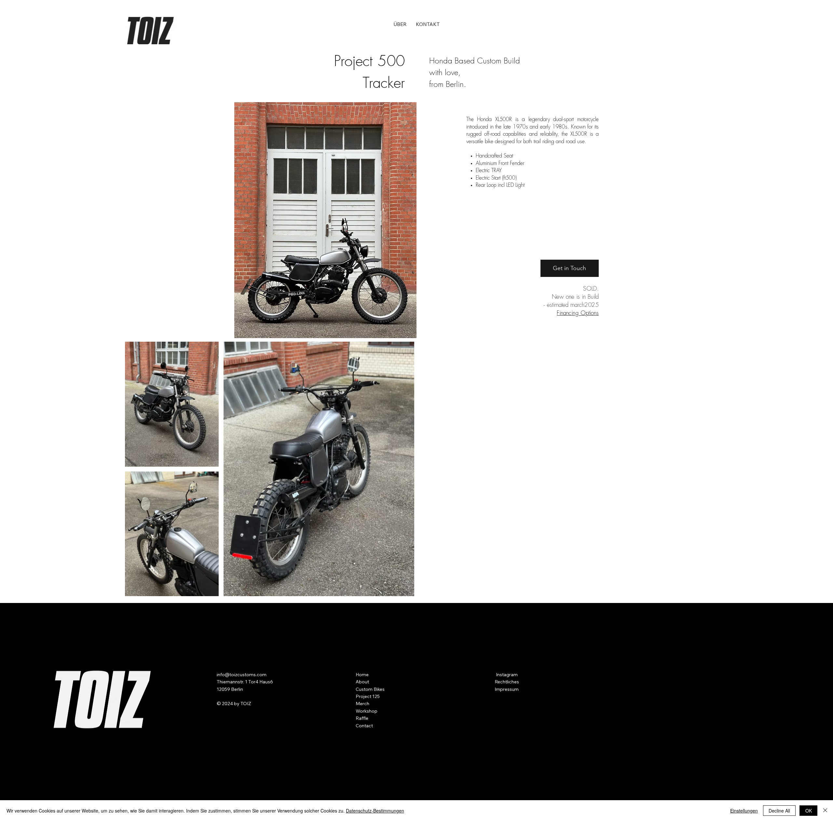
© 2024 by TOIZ (234, 703)
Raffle (362, 718)
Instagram (506, 674)
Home (362, 674)
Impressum (507, 689)
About (362, 682)
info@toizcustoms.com (241, 674)
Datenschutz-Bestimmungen (375, 810)
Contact (364, 726)
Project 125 (368, 696)
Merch (362, 703)
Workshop (366, 711)
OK (808, 810)
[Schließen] (825, 810)
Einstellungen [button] (744, 810)
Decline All (779, 810)
